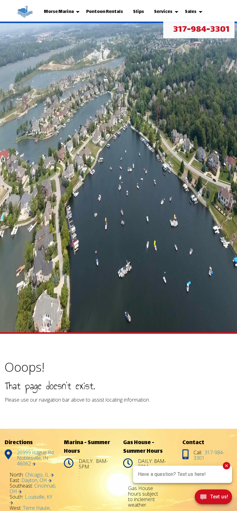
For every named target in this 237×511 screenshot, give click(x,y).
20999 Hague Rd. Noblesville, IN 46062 (36, 458)
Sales (191, 12)
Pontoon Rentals (104, 12)
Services (163, 12)
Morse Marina (59, 12)
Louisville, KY (38, 496)
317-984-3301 (201, 30)
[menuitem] (25, 12)
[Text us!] (213, 498)
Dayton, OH (34, 480)
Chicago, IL (37, 474)
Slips (138, 12)
